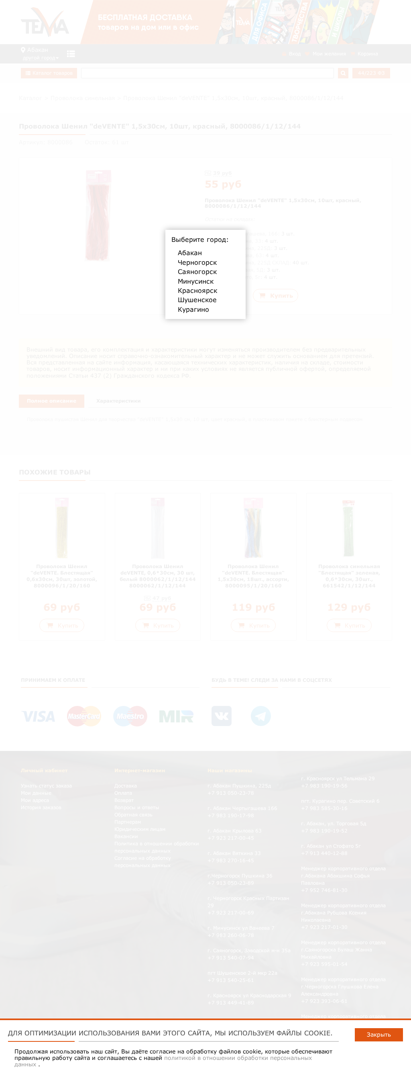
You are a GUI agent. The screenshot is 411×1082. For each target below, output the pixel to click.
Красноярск (197, 290)
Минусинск (196, 281)
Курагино (193, 309)
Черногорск (197, 262)
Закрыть (379, 1034)
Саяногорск (197, 271)
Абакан (190, 252)
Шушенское (197, 299)
